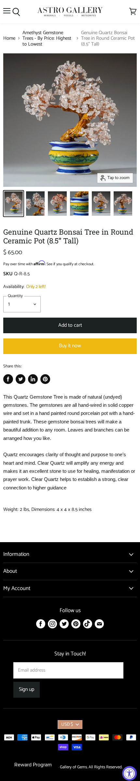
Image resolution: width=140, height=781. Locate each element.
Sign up (26, 689)
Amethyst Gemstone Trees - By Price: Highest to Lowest (46, 38)
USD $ (67, 724)
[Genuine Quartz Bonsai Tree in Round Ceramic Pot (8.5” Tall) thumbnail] (13, 203)
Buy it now (70, 346)
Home (9, 38)
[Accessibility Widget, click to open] (129, 773)
